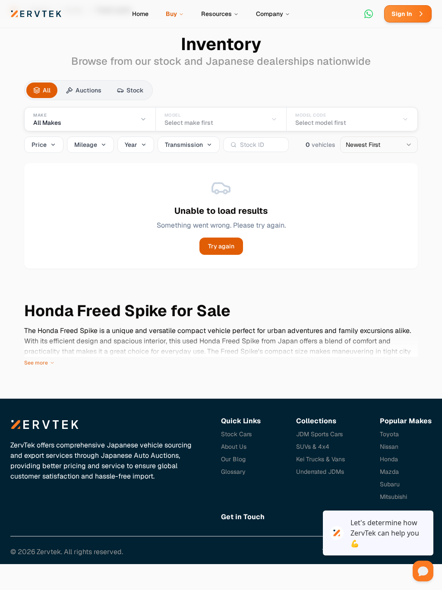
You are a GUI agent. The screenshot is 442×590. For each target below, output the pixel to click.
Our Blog (233, 459)
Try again (221, 246)
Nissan (389, 446)
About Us (233, 446)
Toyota (389, 434)
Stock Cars (236, 434)
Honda (389, 459)
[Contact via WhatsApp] (368, 13)
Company (269, 14)
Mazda (389, 472)
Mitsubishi (393, 497)
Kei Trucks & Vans (320, 459)
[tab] (41, 90)
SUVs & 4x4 (312, 446)
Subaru (390, 484)
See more (36, 362)
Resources (216, 14)
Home (140, 14)
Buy (171, 14)
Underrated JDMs (320, 472)
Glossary (233, 472)
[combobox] (379, 144)
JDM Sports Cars (319, 434)
